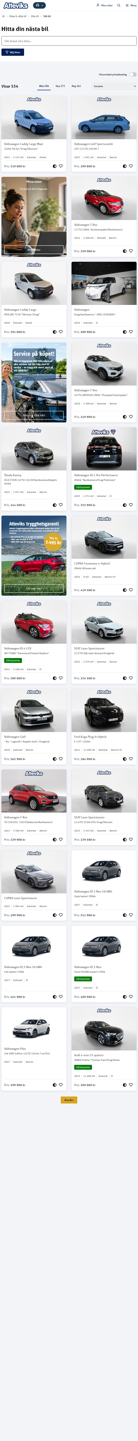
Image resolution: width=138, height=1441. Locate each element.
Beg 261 (76, 86)
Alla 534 (44, 86)
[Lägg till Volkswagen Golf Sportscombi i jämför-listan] (125, 166)
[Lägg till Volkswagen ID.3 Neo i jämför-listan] (125, 997)
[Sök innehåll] (119, 5)
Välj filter (15, 52)
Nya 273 (60, 86)
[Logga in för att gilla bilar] (61, 166)
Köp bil (35, 16)
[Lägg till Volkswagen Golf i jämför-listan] (55, 759)
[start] (3, 16)
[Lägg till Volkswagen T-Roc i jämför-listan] (125, 251)
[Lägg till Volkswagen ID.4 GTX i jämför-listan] (55, 678)
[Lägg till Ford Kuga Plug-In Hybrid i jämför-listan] (125, 759)
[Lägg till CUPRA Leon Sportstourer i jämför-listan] (55, 915)
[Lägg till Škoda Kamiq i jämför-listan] (55, 505)
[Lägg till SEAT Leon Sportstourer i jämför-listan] (125, 678)
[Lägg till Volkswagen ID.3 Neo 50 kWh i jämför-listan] (55, 997)
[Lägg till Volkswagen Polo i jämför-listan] (55, 1085)
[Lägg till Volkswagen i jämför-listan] (125, 332)
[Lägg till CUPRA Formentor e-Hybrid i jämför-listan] (125, 590)
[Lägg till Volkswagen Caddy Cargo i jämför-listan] (55, 332)
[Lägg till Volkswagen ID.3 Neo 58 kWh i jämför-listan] (125, 915)
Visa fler (69, 1100)
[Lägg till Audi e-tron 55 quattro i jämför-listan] (125, 1085)
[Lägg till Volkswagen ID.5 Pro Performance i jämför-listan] (125, 505)
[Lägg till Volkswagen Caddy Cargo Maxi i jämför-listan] (55, 166)
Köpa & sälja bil (17, 16)
